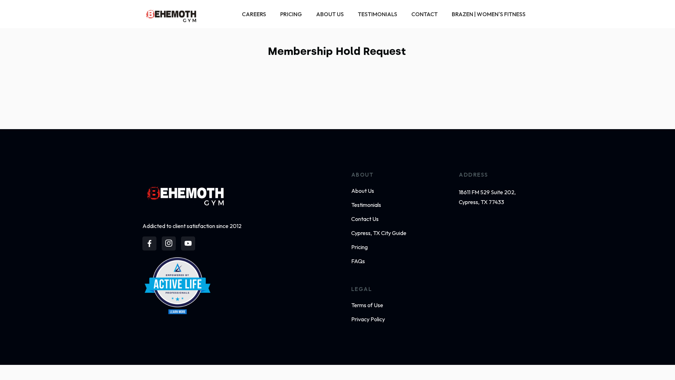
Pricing (291, 14)
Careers (254, 14)
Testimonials (377, 14)
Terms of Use (367, 305)
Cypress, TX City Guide (378, 232)
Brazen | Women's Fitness (489, 14)
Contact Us (365, 218)
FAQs (358, 261)
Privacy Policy (368, 319)
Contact (424, 14)
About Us (330, 14)
